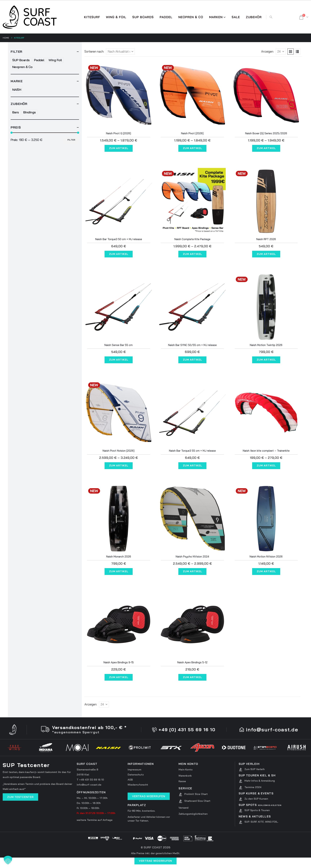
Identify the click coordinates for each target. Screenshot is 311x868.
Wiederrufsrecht (138, 784)
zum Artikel (118, 148)
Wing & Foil (116, 17)
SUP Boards (21, 60)
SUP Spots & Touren (257, 810)
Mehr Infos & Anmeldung (259, 780)
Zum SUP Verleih (254, 769)
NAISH (16, 89)
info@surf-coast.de (89, 784)
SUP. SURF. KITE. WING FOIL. (261, 821)
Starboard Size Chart (197, 800)
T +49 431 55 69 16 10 (90, 779)
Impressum (134, 769)
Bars (15, 112)
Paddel (39, 60)
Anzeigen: (267, 51)
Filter (71, 139)
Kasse (182, 781)
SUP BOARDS (143, 17)
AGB (130, 779)
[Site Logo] (30, 17)
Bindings (29, 112)
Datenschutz (136, 774)
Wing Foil (55, 60)
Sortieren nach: (94, 51)
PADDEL (166, 17)
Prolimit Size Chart (196, 794)
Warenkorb (185, 775)
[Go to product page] (266, 95)
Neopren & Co (190, 17)
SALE (236, 17)
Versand (183, 807)
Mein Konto (186, 769)
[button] (270, 17)
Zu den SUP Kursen (256, 798)
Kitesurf (92, 17)
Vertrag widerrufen (155, 860)
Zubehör (254, 17)
